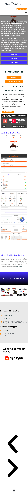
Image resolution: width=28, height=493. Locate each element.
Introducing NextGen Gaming (12, 255)
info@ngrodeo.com (7, 315)
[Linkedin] (20, 9)
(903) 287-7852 (6, 318)
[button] (26, 13)
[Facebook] (18, 9)
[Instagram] (26, 9)
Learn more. (19, 266)
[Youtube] (23, 9)
